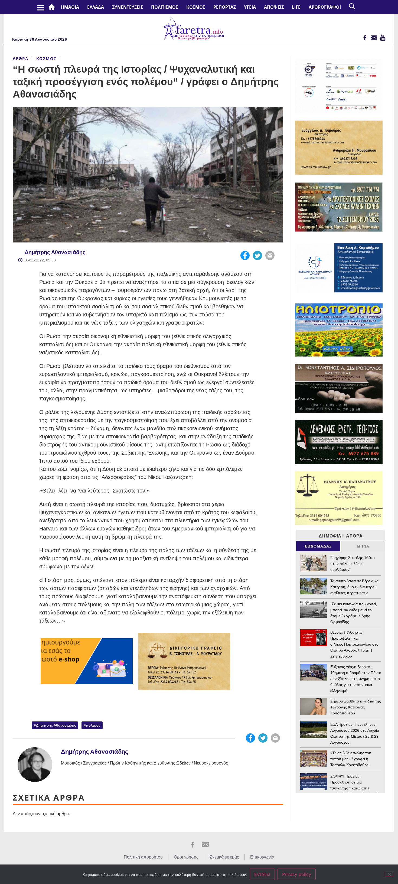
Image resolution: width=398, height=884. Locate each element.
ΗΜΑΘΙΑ (70, 7)
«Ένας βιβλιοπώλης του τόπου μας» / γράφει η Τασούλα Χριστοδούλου (350, 759)
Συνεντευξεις (127, 7)
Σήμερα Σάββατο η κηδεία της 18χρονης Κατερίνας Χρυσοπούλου (355, 707)
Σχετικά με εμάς (224, 857)
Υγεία (250, 7)
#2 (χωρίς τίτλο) (53, 7)
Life (296, 7)
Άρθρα (20, 58)
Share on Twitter (257, 255)
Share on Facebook (245, 255)
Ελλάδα (95, 7)
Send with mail (270, 255)
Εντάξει (262, 874)
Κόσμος (195, 7)
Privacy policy (296, 874)
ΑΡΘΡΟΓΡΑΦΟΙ (325, 7)
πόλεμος (93, 725)
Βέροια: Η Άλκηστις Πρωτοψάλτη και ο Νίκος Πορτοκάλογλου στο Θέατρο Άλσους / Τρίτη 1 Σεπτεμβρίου (354, 644)
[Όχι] (389, 874)
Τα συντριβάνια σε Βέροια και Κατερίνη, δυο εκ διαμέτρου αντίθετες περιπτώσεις (354, 587)
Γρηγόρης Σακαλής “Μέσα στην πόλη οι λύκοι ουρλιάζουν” (352, 563)
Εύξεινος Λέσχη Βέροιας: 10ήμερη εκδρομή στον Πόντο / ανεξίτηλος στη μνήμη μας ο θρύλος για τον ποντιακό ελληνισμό (355, 679)
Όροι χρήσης (186, 857)
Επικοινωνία (262, 857)
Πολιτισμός (164, 7)
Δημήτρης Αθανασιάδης (55, 252)
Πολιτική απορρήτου (143, 857)
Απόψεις (274, 7)
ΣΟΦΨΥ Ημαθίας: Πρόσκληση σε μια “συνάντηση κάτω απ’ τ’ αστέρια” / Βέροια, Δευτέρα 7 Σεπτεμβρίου (354, 788)
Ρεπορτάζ (224, 7)
